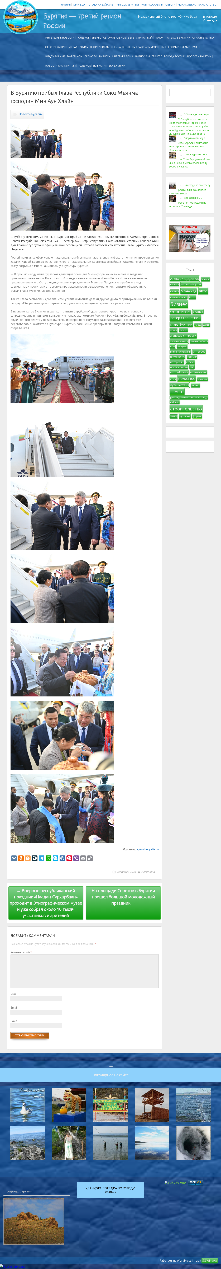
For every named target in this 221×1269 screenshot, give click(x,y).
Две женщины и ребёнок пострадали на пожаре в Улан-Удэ (187, 202)
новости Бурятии (179, 372)
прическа (202, 379)
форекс (197, 416)
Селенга (174, 291)
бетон (192, 297)
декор (206, 324)
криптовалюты (177, 356)
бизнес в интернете (180, 311)
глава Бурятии (181, 324)
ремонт (160, 37)
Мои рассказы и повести (158, 4)
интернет (182, 346)
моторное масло (179, 367)
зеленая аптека (179, 341)
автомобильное (178, 297)
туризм (185, 416)
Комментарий (21, 952)
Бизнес (96, 37)
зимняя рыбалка (199, 341)
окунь (173, 379)
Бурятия (174, 284)
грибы (198, 325)
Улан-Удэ (79, 4)
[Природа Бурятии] (33, 1221)
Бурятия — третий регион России (82, 21)
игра (172, 346)
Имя (13, 994)
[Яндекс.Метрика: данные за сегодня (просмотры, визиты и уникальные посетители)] (12, 1266)
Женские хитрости (58, 47)
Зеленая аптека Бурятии (109, 65)
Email (14, 1007)
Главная (65, 4)
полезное (186, 378)
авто (203, 291)
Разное (197, 47)
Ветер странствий (140, 37)
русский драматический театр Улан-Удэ (189, 397)
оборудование (198, 372)
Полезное (82, 37)
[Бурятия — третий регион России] (20, 17)
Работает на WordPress (175, 1260)
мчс (192, 367)
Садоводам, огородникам (91, 47)
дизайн (183, 330)
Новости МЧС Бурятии (60, 65)
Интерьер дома (122, 56)
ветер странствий (185, 317)
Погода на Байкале (100, 4)
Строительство (203, 37)
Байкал (205, 278)
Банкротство (207, 4)
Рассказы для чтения (152, 47)
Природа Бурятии (127, 4)
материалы (177, 362)
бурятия (198, 311)
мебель (190, 362)
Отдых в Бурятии (178, 37)
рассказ (195, 385)
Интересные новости (59, 37)
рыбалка (174, 402)
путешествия (179, 385)
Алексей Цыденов (184, 278)
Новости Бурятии (199, 56)
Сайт (14, 1021)
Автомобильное (114, 37)
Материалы (74, 56)
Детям (131, 47)
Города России (174, 56)
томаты (173, 416)
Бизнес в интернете (148, 56)
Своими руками (179, 47)
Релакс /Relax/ (186, 4)
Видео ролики (55, 56)
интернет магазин (180, 351)
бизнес (179, 304)
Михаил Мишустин (191, 284)
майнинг (192, 356)
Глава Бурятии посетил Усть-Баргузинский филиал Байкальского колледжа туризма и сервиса (189, 160)
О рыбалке (118, 47)
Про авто (90, 56)
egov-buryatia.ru (148, 849)
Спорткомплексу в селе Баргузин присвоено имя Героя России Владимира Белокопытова (188, 144)
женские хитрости (183, 336)
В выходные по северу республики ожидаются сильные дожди (189, 189)
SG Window (209, 1260)
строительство (186, 409)
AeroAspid (148, 872)
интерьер (199, 351)
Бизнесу (104, 56)
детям (173, 329)
